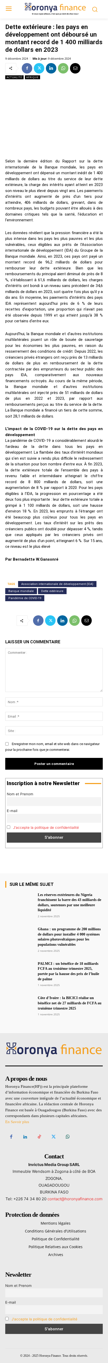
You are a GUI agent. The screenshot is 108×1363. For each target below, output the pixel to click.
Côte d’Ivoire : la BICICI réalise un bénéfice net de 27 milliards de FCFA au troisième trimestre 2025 (69, 1003)
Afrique (32, 77)
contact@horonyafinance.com (74, 1198)
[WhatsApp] (63, 68)
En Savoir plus (17, 1122)
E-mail (12, 811)
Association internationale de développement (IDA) (57, 584)
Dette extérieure (52, 591)
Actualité (14, 77)
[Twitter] (39, 68)
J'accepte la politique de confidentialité (46, 827)
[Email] (75, 68)
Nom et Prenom (20, 794)
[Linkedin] (51, 68)
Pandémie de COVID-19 (24, 598)
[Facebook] (27, 68)
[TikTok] (39, 1137)
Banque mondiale (21, 591)
